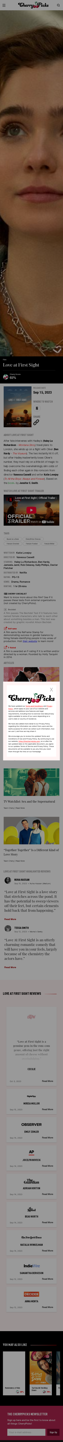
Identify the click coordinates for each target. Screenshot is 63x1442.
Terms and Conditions (34, 706)
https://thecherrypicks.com (29, 741)
